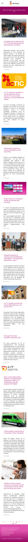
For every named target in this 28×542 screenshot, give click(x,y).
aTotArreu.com (19, 538)
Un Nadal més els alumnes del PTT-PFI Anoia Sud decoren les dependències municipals (14, 43)
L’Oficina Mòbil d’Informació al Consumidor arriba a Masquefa (14, 432)
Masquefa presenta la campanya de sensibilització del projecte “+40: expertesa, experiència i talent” (13, 257)
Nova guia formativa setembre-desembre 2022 (12, 336)
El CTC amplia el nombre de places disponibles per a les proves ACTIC (13, 305)
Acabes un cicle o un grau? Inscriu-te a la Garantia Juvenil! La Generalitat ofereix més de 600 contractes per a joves (14, 485)
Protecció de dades (6, 535)
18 (13, 523)
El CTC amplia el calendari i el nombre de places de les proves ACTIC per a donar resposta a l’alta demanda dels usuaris (14, 95)
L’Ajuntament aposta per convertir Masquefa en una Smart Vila (12, 150)
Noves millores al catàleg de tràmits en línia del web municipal (13, 200)
